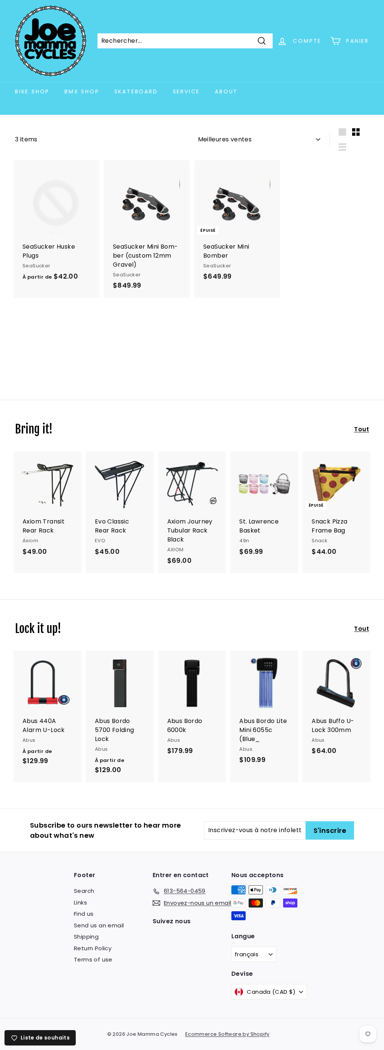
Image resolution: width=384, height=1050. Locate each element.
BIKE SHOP (32, 91)
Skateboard (136, 91)
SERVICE (186, 91)
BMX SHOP (81, 91)
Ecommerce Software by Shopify (227, 1034)
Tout (361, 429)
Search (84, 891)
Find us (84, 914)
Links (80, 902)
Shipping (86, 936)
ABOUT (226, 91)
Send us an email (99, 925)
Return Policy (92, 948)
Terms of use (93, 959)
